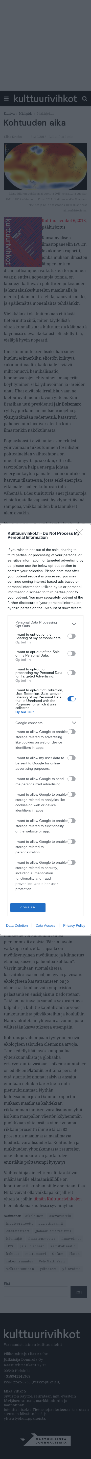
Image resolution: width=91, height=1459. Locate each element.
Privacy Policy (74, 925)
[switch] (71, 636)
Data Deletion (17, 925)
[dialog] (45, 729)
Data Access (45, 925)
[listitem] (45, 624)
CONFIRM (28, 907)
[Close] (81, 534)
